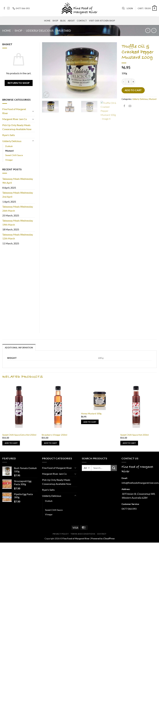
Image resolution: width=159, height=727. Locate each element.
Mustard (64, 30)
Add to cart (133, 90)
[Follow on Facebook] (4, 8)
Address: (126, 489)
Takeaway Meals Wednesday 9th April (17, 180)
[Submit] (114, 468)
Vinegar (9, 160)
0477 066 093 (129, 508)
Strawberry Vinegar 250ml (54, 434)
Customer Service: (130, 504)
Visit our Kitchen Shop (102, 20)
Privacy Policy (61, 534)
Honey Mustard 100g (91, 413)
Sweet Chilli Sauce (14, 155)
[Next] (111, 70)
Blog (63, 20)
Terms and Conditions (83, 534)
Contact (82, 20)
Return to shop (19, 83)
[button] (123, 8)
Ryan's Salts (8, 135)
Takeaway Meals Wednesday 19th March (17, 222)
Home (47, 20)
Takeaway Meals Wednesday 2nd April (17, 194)
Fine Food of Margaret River (14, 111)
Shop (55, 20)
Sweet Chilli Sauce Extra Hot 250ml (19, 434)
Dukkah (9, 146)
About (71, 20)
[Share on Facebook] (124, 106)
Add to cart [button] (11, 443)
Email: (125, 478)
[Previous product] (153, 30)
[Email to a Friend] (130, 106)
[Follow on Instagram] (8, 8)
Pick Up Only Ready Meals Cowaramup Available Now (16, 127)
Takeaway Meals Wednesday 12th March (17, 236)
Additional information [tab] (19, 347)
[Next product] (147, 30)
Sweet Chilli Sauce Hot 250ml (134, 434)
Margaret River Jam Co (14, 119)
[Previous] (47, 70)
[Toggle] (33, 111)
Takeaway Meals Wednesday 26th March (17, 208)
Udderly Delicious (40, 30)
